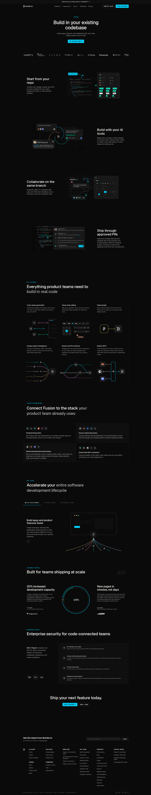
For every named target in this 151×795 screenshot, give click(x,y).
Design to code (68, 502)
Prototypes (83, 755)
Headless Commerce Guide (120, 758)
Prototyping (50, 502)
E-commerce (83, 763)
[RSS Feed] (128, 792)
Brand (30, 773)
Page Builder (49, 770)
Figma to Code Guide (120, 752)
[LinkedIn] (125, 792)
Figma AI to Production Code (69, 753)
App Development (85, 752)
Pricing (90, 6)
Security (42, 792)
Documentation (50, 752)
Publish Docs (49, 758)
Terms (55, 792)
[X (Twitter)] (122, 792)
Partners (99, 769)
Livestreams (100, 758)
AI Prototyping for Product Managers (70, 757)
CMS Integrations (101, 774)
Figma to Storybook (68, 761)
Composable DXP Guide (120, 762)
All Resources (101, 752)
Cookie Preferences (71, 792)
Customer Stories (102, 763)
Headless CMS (84, 769)
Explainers (99, 780)
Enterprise (83, 6)
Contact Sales (33, 770)
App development (33, 502)
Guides (99, 760)
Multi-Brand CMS (84, 771)
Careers (31, 768)
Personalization (84, 766)
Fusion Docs (49, 755)
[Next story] (123, 572)
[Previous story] (119, 572)
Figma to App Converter (69, 764)
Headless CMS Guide (120, 755)
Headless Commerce (85, 774)
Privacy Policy (43, 740)
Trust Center (61, 792)
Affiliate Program (101, 771)
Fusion (31, 752)
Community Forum (102, 766)
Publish (31, 755)
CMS (47, 768)
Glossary (99, 783)
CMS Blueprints (101, 777)
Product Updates (33, 758)
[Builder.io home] (28, 6)
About (30, 765)
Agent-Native (100, 785)
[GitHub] (119, 792)
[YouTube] (116, 792)
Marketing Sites (84, 760)
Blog (98, 755)
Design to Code (50, 765)
